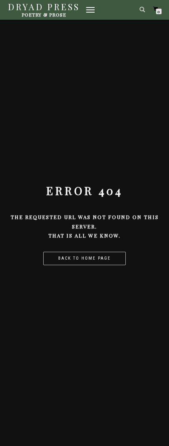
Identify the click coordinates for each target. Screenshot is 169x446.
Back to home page (84, 258)
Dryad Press (44, 6)
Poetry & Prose (44, 14)
